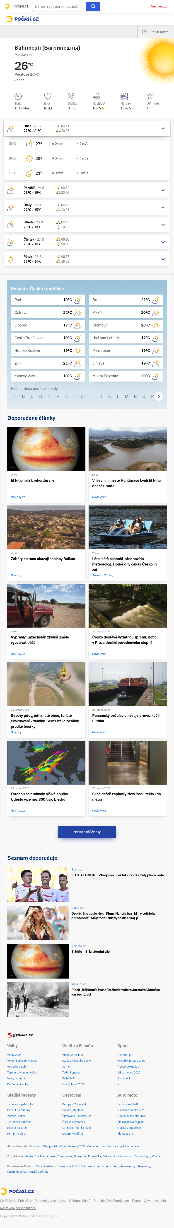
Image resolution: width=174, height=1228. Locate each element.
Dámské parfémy (92, 1166)
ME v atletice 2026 (128, 1072)
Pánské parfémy (38, 1171)
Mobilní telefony (46, 1166)
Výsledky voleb (16, 1066)
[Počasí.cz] (22, 19)
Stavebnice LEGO (69, 1166)
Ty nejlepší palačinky (20, 1104)
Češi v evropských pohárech (123, 1146)
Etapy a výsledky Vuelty (77, 1060)
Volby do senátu (17, 1078)
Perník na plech (17, 1133)
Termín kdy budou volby (22, 1072)
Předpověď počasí (54, 1146)
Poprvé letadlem (72, 1110)
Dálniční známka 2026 (131, 1110)
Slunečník (80, 1156)
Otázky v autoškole (129, 1127)
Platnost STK (125, 1133)
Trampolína (65, 1156)
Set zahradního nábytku (118, 1156)
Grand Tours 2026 (73, 1084)
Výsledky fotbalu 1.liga (131, 1060)
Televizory (144, 1166)
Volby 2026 (14, 1054)
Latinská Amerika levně (77, 1127)
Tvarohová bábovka (19, 1122)
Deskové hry (128, 1166)
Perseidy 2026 (76, 1146)
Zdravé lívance (16, 1116)
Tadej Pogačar (71, 1072)
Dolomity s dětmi (73, 1133)
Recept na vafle (17, 1127)
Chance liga (124, 1054)
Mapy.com (35, 1146)
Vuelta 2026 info (72, 1054)
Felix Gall (68, 1078)
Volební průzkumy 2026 (22, 1060)
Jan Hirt (67, 1066)
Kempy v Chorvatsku (75, 1104)
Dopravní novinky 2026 (131, 1116)
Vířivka (156, 1156)
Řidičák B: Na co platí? (131, 1122)
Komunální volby (17, 1084)
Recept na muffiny (18, 1110)
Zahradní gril (142, 1156)
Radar (136, 1201)
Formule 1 (123, 1078)
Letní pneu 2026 (127, 1104)
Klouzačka (94, 1156)
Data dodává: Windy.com (111, 1201)
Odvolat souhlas (155, 1201)
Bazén (29, 1156)
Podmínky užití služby (50, 1201)
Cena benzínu (96, 1146)
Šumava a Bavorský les (76, 1116)
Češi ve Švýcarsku (73, 1122)
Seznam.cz (159, 6)
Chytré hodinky (16, 1171)
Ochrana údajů (79, 1201)
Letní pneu (111, 1166)
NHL (120, 1084)
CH (84, 396)
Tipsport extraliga (128, 1066)
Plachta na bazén (45, 1156)
